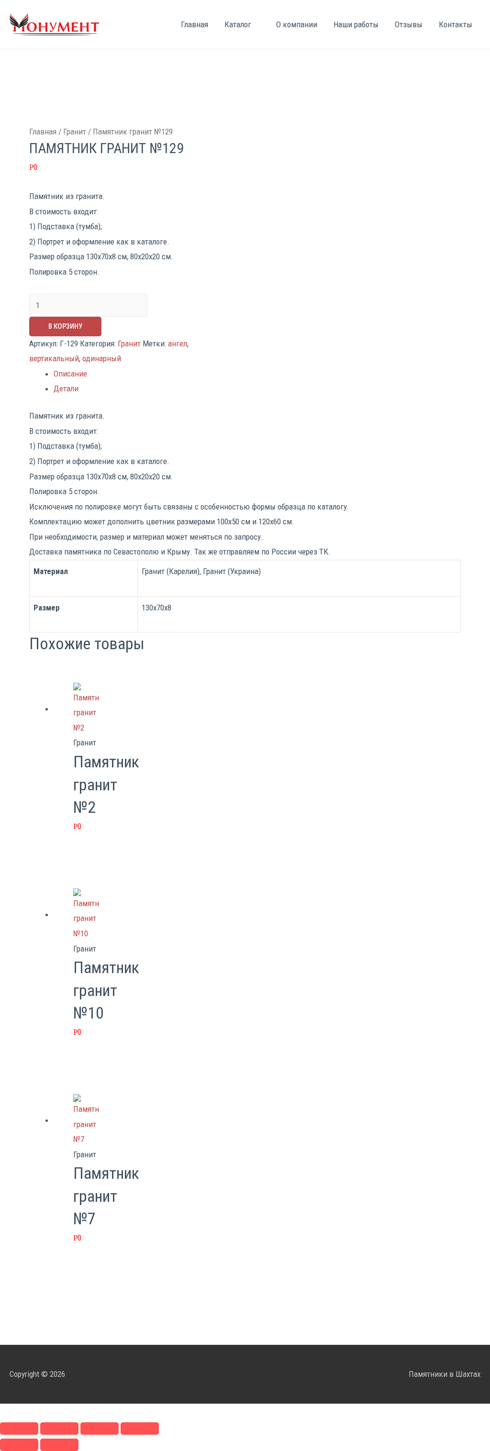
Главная (194, 24)
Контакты (455, 24)
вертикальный (54, 358)
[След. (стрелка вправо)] (59, 1445)
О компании (296, 24)
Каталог (237, 24)
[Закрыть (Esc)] (19, 1428)
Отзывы (409, 24)
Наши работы (356, 24)
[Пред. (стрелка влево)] (19, 1445)
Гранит (74, 131)
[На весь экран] (99, 1428)
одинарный (101, 358)
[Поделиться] (59, 1428)
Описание (70, 373)
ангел (177, 343)
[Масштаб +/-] (140, 1428)
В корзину (65, 326)
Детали (66, 388)
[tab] (257, 374)
